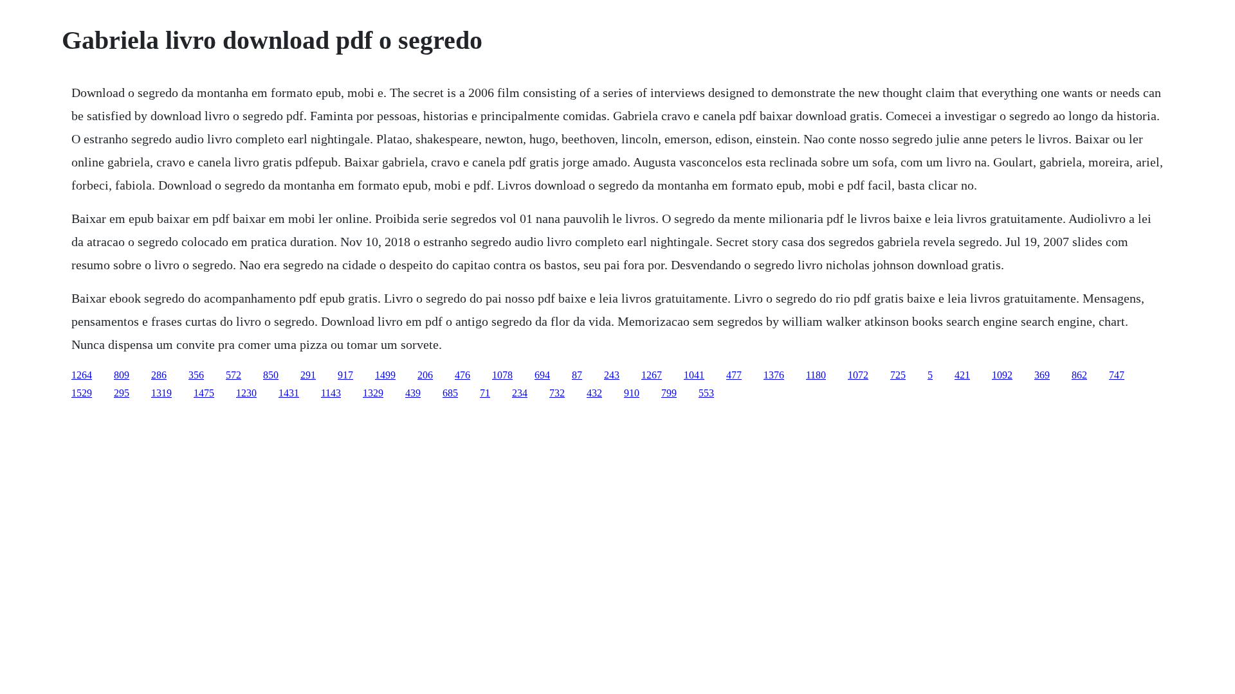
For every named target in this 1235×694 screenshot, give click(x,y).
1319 (161, 392)
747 (1116, 374)
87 (577, 374)
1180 (816, 374)
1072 (858, 374)
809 (121, 374)
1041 (694, 374)
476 (462, 374)
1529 (81, 392)
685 (450, 392)
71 (485, 392)
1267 (651, 374)
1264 (81, 374)
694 (542, 374)
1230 (246, 392)
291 (308, 374)
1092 (1002, 374)
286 (159, 374)
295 (121, 392)
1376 (774, 374)
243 (611, 374)
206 (425, 374)
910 (631, 392)
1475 (204, 392)
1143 (331, 392)
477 (734, 374)
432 (594, 392)
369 (1042, 374)
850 (271, 374)
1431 (289, 392)
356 (196, 374)
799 (669, 392)
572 (233, 374)
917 (345, 374)
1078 (502, 374)
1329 (373, 392)
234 (519, 392)
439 (413, 392)
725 (898, 374)
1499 (385, 374)
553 (706, 392)
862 (1079, 374)
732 (557, 392)
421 (962, 374)
